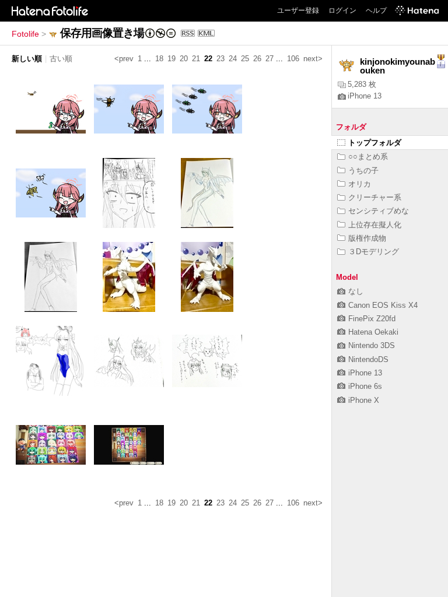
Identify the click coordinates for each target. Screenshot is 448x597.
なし (355, 291)
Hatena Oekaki (373, 332)
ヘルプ (376, 10)
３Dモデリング (373, 251)
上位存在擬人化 (374, 224)
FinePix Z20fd (372, 318)
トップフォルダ (374, 142)
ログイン (342, 10)
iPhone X (363, 400)
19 (171, 58)
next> (313, 58)
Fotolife (25, 33)
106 (293, 58)
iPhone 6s (365, 386)
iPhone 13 (365, 96)
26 (257, 58)
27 (269, 58)
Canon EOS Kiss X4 (383, 305)
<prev (124, 58)
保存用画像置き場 (102, 33)
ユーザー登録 (298, 10)
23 (220, 58)
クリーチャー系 (374, 197)
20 (184, 58)
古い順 (61, 58)
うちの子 (363, 170)
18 (159, 58)
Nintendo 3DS (371, 345)
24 (233, 58)
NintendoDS (368, 359)
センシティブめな (378, 210)
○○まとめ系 (368, 156)
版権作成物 (367, 238)
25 (245, 58)
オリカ (359, 184)
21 (196, 58)
